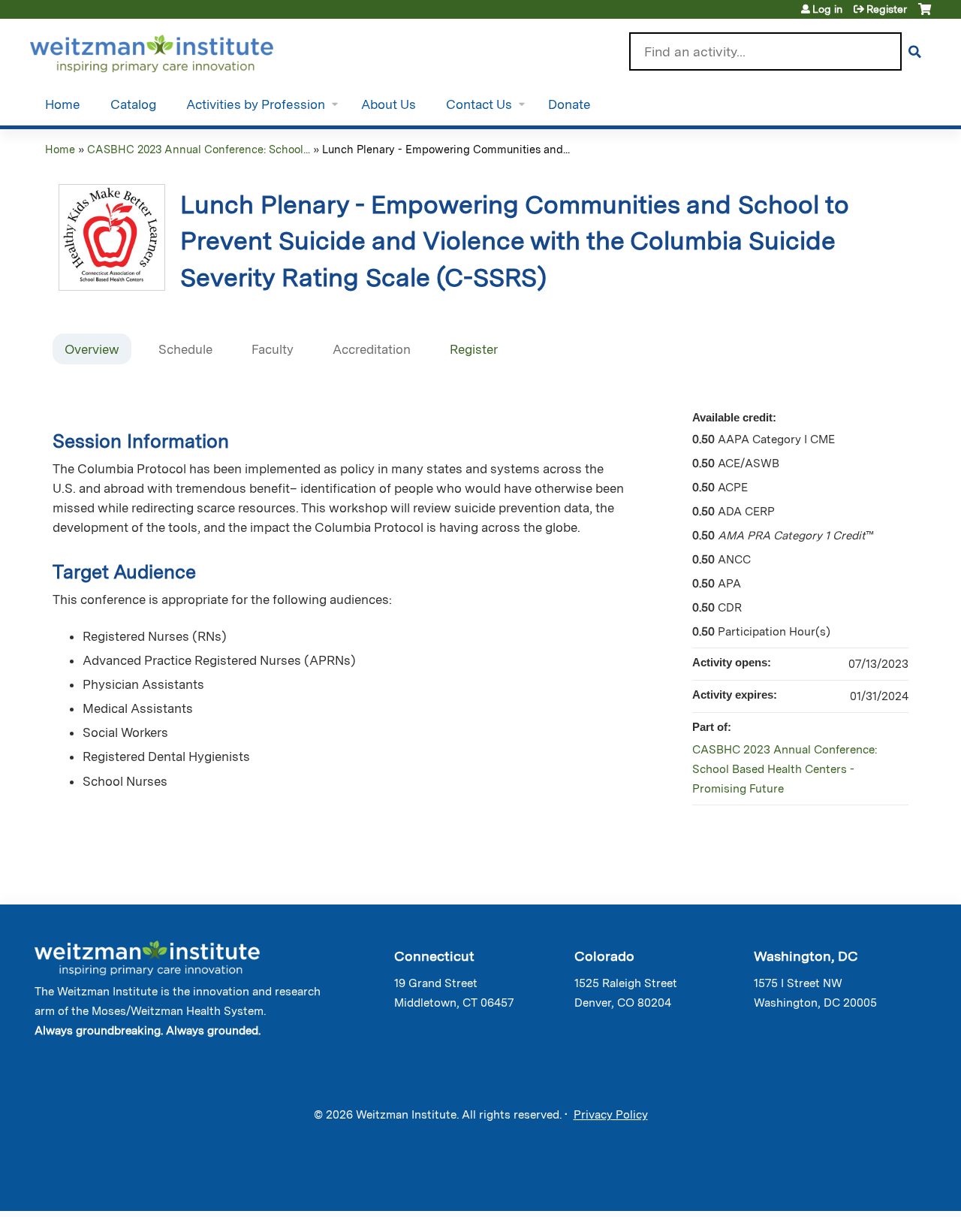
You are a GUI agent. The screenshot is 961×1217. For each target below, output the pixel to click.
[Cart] (924, 15)
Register (886, 9)
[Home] (173, 50)
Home (62, 104)
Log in (827, 9)
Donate (569, 104)
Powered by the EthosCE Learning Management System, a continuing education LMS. (877, 1186)
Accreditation (372, 349)
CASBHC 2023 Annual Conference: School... (198, 149)
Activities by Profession (255, 104)
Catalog (133, 104)
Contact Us (479, 104)
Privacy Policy (611, 1115)
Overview (92, 349)
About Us (388, 104)
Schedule (185, 349)
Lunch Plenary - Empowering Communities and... (446, 149)
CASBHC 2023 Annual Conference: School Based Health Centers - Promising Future (784, 769)
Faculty (273, 349)
